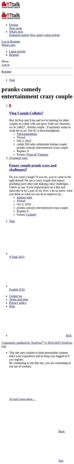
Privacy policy (17, 302)
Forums (13, 24)
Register (14, 54)
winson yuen (24, 197)
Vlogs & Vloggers (37, 154)
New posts (15, 28)
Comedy (31, 214)
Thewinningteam (27, 134)
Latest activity (51, 35)
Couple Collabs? (26, 113)
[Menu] (3, 11)
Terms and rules (18, 299)
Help (12, 306)
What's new (16, 31)
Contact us (15, 296)
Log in (5, 64)
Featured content (19, 35)
